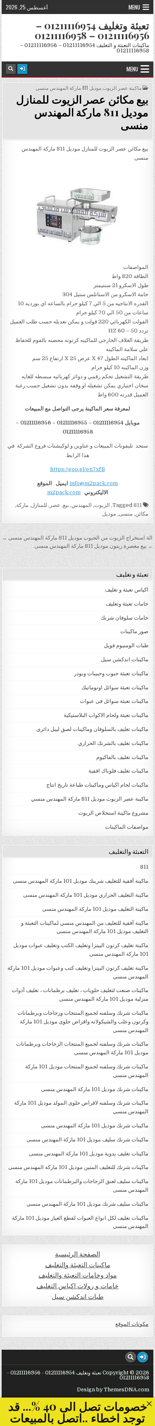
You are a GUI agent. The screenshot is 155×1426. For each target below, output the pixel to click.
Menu (134, 7)
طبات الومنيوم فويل (126, 645)
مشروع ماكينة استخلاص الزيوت (113, 813)
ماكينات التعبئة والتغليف (77, 1264)
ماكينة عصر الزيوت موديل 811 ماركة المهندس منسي (88, 87)
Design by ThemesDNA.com (113, 1390)
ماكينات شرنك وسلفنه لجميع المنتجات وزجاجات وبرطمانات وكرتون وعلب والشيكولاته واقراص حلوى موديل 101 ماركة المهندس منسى (82, 1021)
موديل (109, 514)
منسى (126, 514)
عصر (55, 505)
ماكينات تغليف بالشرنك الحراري (113, 743)
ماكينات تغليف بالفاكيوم (122, 757)
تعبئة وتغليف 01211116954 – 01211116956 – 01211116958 (92, 30)
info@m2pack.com (93, 483)
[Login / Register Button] (22, 69)
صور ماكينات (134, 631)
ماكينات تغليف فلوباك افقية (118, 771)
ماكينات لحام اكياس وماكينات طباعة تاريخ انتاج (97, 785)
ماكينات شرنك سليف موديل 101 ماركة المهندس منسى (87, 1139)
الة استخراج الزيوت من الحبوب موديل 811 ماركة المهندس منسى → (77, 538)
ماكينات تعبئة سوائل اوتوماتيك (114, 687)
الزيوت (102, 505)
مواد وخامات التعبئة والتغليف (77, 1275)
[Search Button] (11, 69)
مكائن (141, 514)
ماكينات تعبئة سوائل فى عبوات (114, 701)
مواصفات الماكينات (126, 827)
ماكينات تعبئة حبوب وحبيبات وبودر (111, 673)
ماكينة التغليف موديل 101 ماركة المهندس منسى (95, 909)
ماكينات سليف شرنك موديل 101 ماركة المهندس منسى (87, 1204)
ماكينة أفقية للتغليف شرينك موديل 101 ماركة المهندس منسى (80, 881)
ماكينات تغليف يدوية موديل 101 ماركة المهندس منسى (88, 1153)
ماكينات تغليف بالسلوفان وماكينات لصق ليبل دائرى (92, 729)
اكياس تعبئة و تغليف (126, 590)
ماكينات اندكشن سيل (124, 659)
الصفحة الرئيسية (77, 1254)
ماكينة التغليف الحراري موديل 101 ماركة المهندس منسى (85, 895)
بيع (66, 505)
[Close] (149, 1404)
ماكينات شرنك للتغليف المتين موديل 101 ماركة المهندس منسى (78, 1167)
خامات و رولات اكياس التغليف (77, 1285)
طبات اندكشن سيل (78, 1296)
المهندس (82, 505)
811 (138, 505)
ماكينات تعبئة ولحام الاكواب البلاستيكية (106, 715)
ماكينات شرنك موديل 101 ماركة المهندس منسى (94, 1089)
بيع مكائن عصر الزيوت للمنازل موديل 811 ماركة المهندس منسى (82, 112)
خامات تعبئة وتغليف (127, 604)
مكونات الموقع (131, 1324)
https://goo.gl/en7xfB (77, 469)
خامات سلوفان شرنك (124, 618)
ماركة (22, 505)
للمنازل (39, 505)
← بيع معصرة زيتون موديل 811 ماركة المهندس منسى (93, 546)
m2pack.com (64, 492)
